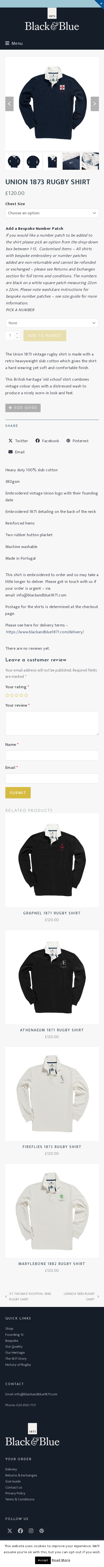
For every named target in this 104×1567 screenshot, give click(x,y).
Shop (9, 1329)
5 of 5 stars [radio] (26, 695)
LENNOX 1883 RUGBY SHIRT (79, 1296)
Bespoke (11, 1341)
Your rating (17, 687)
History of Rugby (18, 1365)
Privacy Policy (15, 1493)
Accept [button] (43, 1560)
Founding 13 (14, 1335)
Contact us (13, 1487)
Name (12, 744)
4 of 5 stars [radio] (21, 695)
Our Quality (13, 1346)
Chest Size (15, 204)
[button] (14, 43)
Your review (17, 705)
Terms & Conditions (20, 1499)
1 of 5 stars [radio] (7, 695)
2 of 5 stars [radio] (12, 695)
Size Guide (13, 1481)
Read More (61, 1560)
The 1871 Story (16, 1359)
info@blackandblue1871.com (36, 1394)
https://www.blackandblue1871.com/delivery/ (45, 632)
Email (11, 767)
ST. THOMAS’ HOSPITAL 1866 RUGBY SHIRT (28, 1296)
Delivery (11, 1469)
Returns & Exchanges (21, 1475)
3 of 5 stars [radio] (17, 695)
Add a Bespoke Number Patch (34, 228)
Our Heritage (15, 1353)
